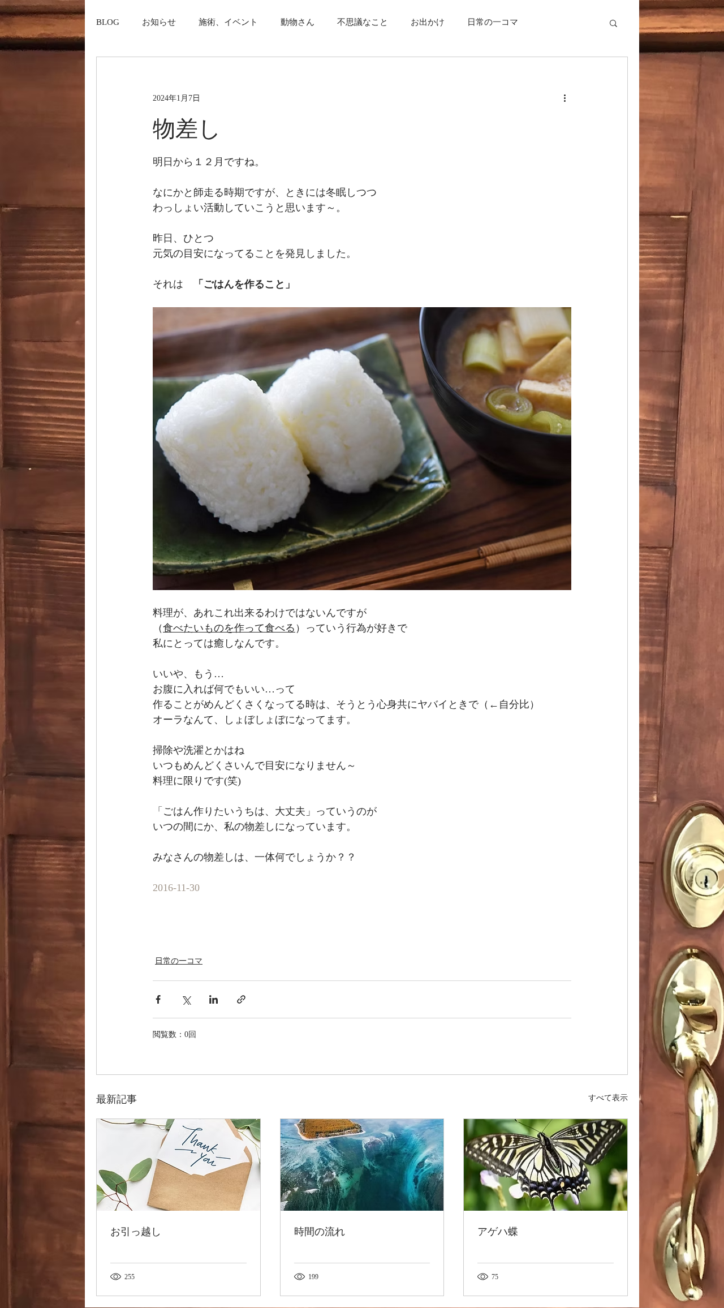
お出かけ (428, 22)
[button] (613, 22)
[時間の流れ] (362, 1165)
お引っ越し (135, 1231)
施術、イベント (228, 22)
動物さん (297, 22)
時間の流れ (319, 1231)
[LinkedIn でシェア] (213, 999)
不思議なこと (362, 22)
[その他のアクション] (564, 98)
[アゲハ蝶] (545, 1165)
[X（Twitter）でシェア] (185, 999)
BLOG (107, 22)
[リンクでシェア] (241, 999)
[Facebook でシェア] (158, 999)
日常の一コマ (492, 22)
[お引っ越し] (178, 1165)
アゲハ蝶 (497, 1231)
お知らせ (159, 22)
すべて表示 (608, 1098)
